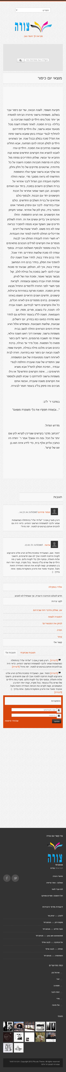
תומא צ (57, 985)
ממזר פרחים (44, 512)
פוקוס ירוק (59, 922)
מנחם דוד (47, 922)
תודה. (59, 630)
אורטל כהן (56, 972)
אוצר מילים (58, 929)
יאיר (58, 979)
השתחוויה (59, 955)
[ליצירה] (54, 660)
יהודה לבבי (55, 992)
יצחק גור (51, 915)
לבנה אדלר (46, 942)
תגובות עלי (10, 652)
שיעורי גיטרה (58, 876)
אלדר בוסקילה (55, 587)
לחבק (60, 915)
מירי (58, 998)
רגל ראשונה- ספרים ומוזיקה (52, 895)
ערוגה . (46, 545)
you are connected (55, 935)
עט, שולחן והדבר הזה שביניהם (47, 610)
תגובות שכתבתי (27, 652)
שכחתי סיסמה (11, 720)
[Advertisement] (33, 50)
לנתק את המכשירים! (52, 623)
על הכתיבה (58, 942)
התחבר (57, 721)
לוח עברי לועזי (57, 889)
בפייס (52, 868)
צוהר (60, 636)
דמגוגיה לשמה (55, 616)
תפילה (60, 949)
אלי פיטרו (56, 1005)
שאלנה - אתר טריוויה (54, 882)
